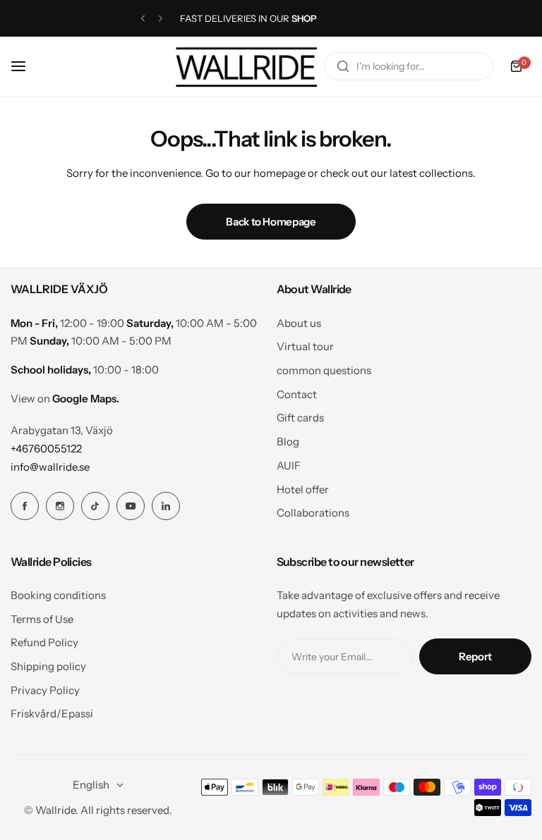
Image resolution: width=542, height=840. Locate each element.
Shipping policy (48, 666)
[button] (143, 18)
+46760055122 (46, 448)
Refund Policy (44, 642)
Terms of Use (42, 619)
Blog (288, 441)
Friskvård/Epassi (52, 713)
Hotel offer (303, 489)
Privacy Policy (45, 690)
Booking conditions (58, 595)
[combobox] (408, 66)
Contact (297, 394)
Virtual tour (305, 346)
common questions (324, 370)
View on (65, 398)
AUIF (289, 465)
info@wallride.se (50, 467)
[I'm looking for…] (343, 66)
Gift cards (300, 417)
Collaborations (313, 512)
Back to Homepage (270, 221)
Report (475, 656)
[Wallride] (246, 66)
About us (299, 323)
